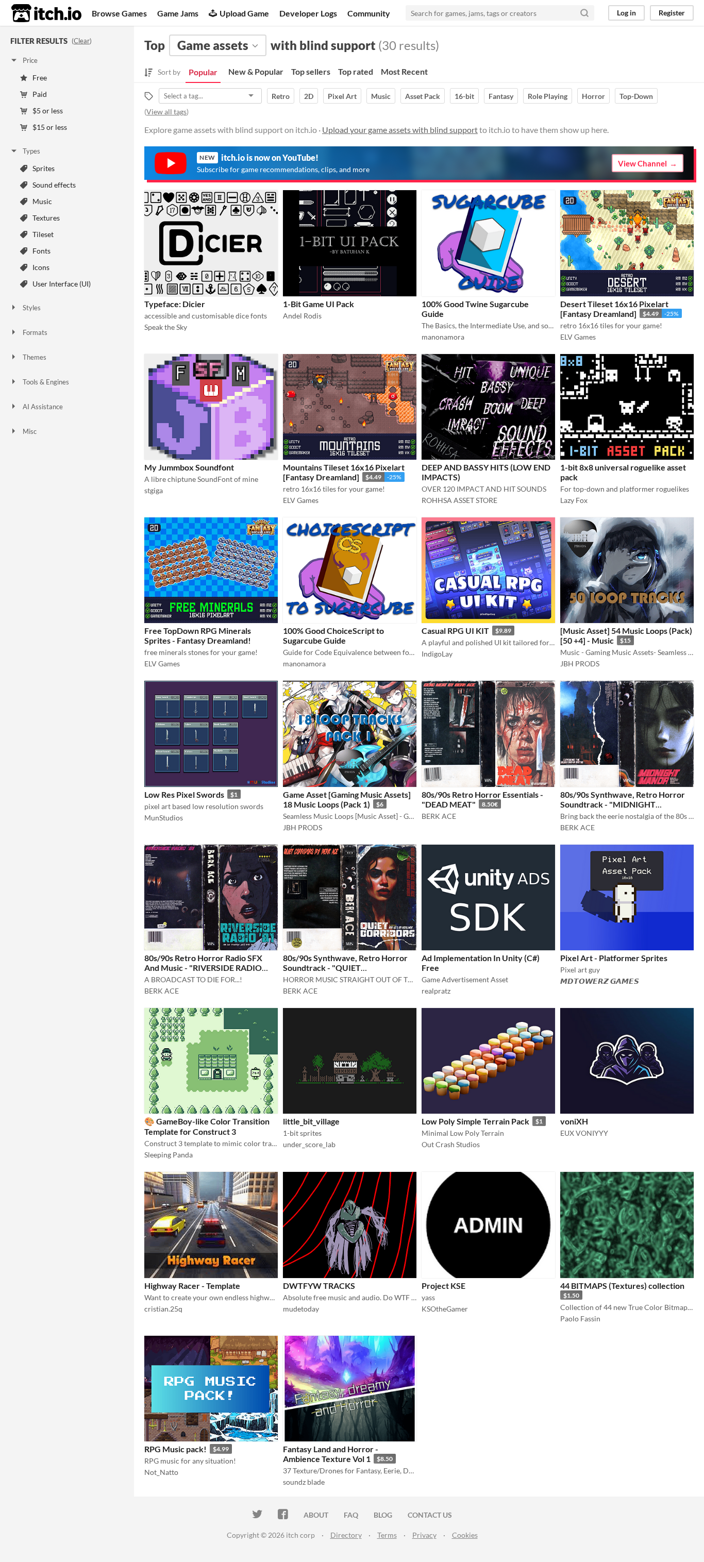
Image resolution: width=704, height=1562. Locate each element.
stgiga (153, 490)
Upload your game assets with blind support (400, 130)
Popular (203, 72)
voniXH (574, 1121)
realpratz (436, 990)
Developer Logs (308, 13)
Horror (593, 96)
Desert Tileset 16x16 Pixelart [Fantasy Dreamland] (614, 308)
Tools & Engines (46, 382)
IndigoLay (437, 653)
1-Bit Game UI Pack (318, 304)
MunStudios (163, 817)
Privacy (424, 1535)
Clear (82, 41)
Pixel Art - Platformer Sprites (613, 958)
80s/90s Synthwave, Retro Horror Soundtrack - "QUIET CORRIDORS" (345, 967)
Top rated (355, 71)
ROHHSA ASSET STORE (459, 500)
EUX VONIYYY (584, 1133)
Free (39, 77)
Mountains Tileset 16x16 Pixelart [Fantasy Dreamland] (344, 472)
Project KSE (443, 1285)
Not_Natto (161, 1472)
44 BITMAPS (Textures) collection (622, 1285)
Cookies (465, 1535)
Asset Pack (422, 96)
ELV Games (578, 336)
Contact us (430, 1514)
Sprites (43, 168)
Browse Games (119, 13)
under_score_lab (309, 1144)
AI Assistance (43, 406)
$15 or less (49, 127)
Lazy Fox (574, 500)
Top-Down (636, 96)
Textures (46, 217)
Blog (383, 1514)
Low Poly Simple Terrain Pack (475, 1121)
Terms (387, 1535)
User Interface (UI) (61, 283)
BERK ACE (439, 816)
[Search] (584, 13)
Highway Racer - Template (192, 1285)
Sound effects (54, 184)
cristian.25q (163, 1308)
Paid (39, 94)
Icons (40, 267)
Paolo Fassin (580, 1318)
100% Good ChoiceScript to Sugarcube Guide (333, 635)
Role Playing (547, 96)
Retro (281, 96)
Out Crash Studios (451, 1144)
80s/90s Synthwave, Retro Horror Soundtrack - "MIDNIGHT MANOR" (622, 804)
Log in (626, 12)
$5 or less (47, 110)
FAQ (351, 1514)
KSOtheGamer (445, 1308)
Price (30, 60)
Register (672, 12)
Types (31, 151)
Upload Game (244, 13)
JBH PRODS (579, 663)
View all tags (166, 111)
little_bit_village (311, 1121)
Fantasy (501, 96)
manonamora (443, 336)
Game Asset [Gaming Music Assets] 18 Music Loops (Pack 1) (347, 799)
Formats (35, 332)
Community (368, 13)
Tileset (43, 234)
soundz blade (304, 1481)
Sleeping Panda (168, 1154)
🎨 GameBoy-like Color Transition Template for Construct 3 (207, 1126)
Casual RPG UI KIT (455, 630)
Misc (30, 431)
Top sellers (310, 71)
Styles (32, 308)
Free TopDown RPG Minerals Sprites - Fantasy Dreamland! (197, 635)
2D (308, 96)
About (316, 1514)
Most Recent (404, 71)
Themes (34, 357)
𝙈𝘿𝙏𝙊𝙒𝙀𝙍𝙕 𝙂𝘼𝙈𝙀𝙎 (599, 981)
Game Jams (177, 13)
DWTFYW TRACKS (319, 1285)
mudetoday (301, 1308)
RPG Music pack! (175, 1449)
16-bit (464, 96)
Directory (346, 1535)
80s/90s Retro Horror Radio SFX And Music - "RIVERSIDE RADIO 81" (203, 967)
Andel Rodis (302, 315)
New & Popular (255, 71)
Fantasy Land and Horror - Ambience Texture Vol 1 (330, 1454)
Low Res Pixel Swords (184, 794)
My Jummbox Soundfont (189, 467)
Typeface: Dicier (174, 304)
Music (42, 201)
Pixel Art (342, 96)
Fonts (41, 250)
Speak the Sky (165, 327)
